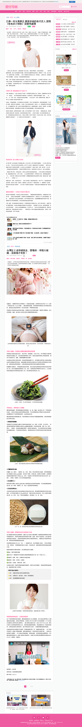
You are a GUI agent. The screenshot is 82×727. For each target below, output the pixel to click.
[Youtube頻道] (34, 718)
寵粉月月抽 (66, 11)
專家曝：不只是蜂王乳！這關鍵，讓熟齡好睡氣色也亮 (25, 219)
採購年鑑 (60, 11)
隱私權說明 (56, 1)
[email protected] (21, 680)
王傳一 (11, 28)
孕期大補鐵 (12, 258)
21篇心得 (66, 70)
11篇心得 (66, 89)
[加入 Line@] (43, 718)
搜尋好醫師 (53, 11)
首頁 (7, 17)
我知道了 (72, 1)
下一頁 (32, 686)
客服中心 (42, 720)
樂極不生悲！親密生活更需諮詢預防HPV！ (22, 223)
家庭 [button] (24, 11)
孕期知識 (17, 246)
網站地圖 (31, 720)
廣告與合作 (47, 720)
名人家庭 (16, 17)
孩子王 (15, 28)
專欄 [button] (33, 11)
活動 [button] (45, 11)
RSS (52, 720)
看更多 (73, 22)
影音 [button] (37, 11)
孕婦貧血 (18, 258)
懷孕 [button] (16, 11)
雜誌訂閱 (58, 157)
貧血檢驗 (30, 258)
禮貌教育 (24, 28)
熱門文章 (65, 19)
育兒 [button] (20, 11)
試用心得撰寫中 (66, 109)
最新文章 (58, 19)
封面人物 (28, 11)
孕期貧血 (23, 258)
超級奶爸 (19, 28)
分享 (24, 255)
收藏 (34, 26)
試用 (41, 11)
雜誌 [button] (48, 11)
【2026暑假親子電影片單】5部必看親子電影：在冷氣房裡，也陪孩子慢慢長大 (30, 233)
